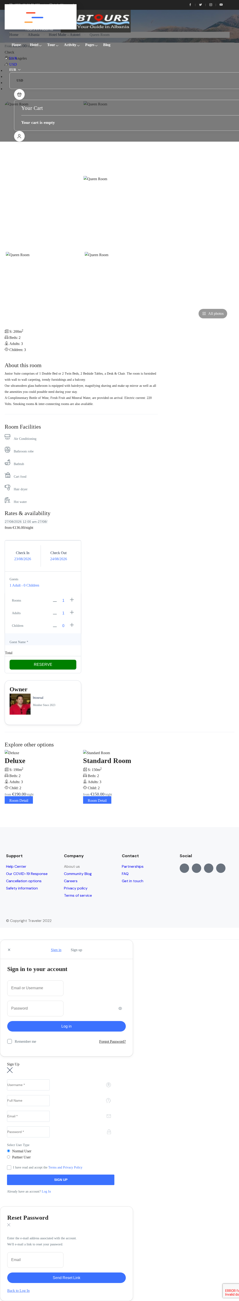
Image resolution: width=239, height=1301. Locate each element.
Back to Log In (18, 1291)
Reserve (43, 665)
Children (17, 625)
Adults (16, 613)
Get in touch (132, 880)
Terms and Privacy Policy (65, 1167)
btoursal (38, 697)
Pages (89, 45)
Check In (22, 553)
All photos (216, 313)
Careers (70, 880)
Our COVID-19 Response (27, 873)
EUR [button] (13, 58)
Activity (70, 45)
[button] (19, 94)
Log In (46, 1191)
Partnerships (133, 866)
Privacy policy (76, 888)
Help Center (16, 866)
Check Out (58, 553)
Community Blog (78, 873)
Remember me (25, 1041)
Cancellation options (24, 880)
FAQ (125, 873)
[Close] (9, 950)
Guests (14, 579)
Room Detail (18, 801)
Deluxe (15, 760)
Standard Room (107, 760)
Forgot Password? (112, 1041)
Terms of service (78, 895)
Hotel (34, 45)
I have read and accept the (47, 1167)
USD (13, 64)
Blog (106, 45)
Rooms (16, 600)
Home (16, 45)
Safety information (22, 888)
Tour (51, 45)
